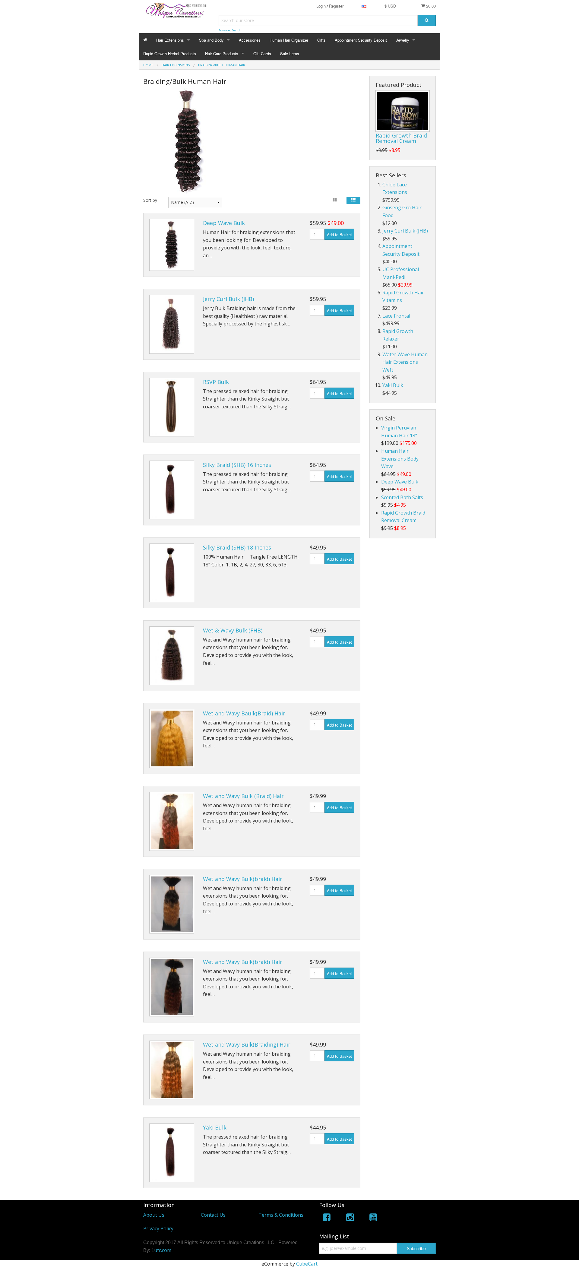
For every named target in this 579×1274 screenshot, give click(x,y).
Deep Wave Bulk (224, 223)
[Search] (427, 20)
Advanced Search (230, 30)
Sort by (150, 200)
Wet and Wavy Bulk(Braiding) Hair (246, 1044)
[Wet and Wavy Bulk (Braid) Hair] (172, 821)
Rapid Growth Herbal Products (169, 53)
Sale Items (289, 53)
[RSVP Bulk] (172, 407)
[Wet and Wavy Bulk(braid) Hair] (172, 904)
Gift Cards (262, 53)
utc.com (162, 1250)
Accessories (250, 40)
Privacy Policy (158, 1228)
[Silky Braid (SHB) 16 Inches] (172, 490)
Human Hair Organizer (289, 40)
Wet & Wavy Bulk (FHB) (232, 630)
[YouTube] (373, 1218)
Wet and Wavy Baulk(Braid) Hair (244, 713)
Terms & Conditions (280, 1215)
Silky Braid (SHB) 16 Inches (237, 464)
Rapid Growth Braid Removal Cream (401, 138)
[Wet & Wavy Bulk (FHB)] (172, 656)
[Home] (145, 40)
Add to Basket (339, 234)
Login (321, 6)
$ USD (390, 6)
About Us (153, 1215)
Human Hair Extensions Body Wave (400, 459)
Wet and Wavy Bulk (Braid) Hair (243, 796)
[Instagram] (350, 1218)
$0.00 (430, 6)
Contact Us (213, 1215)
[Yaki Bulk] (172, 1153)
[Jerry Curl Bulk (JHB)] (172, 324)
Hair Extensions (170, 40)
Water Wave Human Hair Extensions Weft (405, 362)
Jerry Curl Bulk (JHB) (228, 299)
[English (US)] (364, 6)
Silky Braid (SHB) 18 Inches (237, 547)
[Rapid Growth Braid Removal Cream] (402, 111)
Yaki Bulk (214, 1127)
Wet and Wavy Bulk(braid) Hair (242, 879)
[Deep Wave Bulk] (172, 245)
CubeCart (307, 1263)
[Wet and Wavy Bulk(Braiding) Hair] (172, 1070)
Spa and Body (211, 40)
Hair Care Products (221, 53)
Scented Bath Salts (402, 497)
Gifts (321, 40)
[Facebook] (326, 1218)
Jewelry (402, 40)
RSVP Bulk (216, 381)
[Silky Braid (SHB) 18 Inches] (172, 573)
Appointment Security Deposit (361, 40)
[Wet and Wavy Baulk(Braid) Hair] (172, 738)
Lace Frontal (396, 315)
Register (336, 6)
